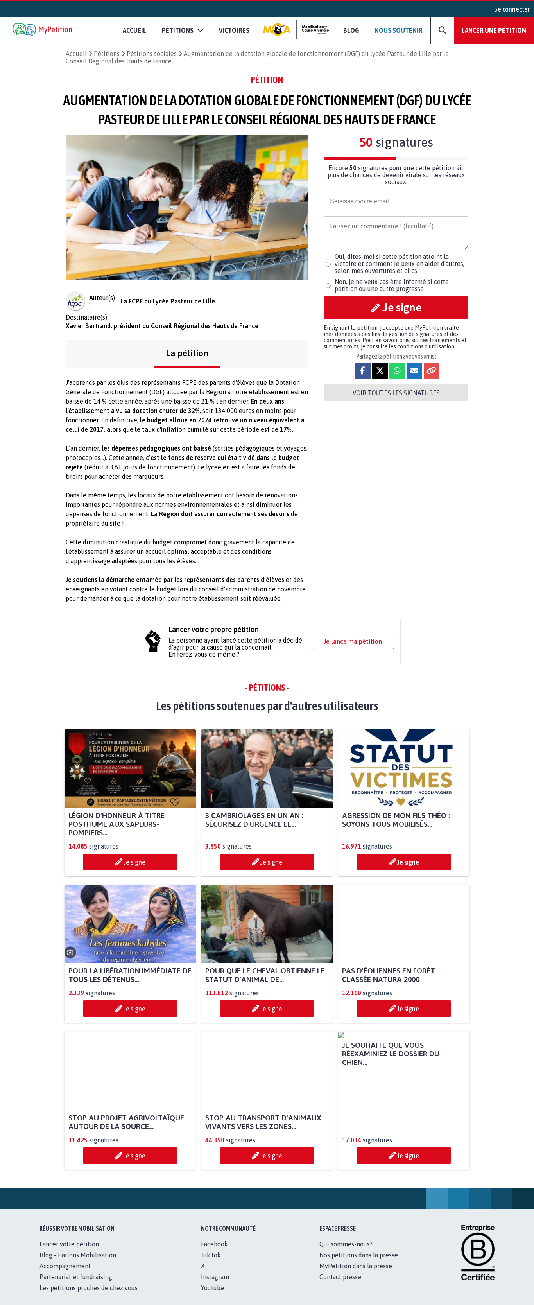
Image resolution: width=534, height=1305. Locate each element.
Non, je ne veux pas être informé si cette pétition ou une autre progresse (392, 285)
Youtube (212, 1296)
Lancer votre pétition (69, 1252)
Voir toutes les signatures (396, 392)
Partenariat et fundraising (75, 1285)
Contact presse (340, 1285)
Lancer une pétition (494, 30)
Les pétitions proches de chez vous (88, 1296)
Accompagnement (65, 1274)
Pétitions (107, 53)
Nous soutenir (399, 30)
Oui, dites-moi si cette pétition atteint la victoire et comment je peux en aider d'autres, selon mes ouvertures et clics (399, 263)
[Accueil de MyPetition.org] (43, 30)
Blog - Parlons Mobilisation (77, 1263)
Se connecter (512, 9)
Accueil (134, 30)
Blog (351, 30)
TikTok (211, 1263)
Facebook (214, 1252)
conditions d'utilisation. (426, 346)
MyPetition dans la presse (355, 1274)
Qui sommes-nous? (346, 1252)
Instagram (215, 1285)
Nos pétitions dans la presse (358, 1263)
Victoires (234, 30)
